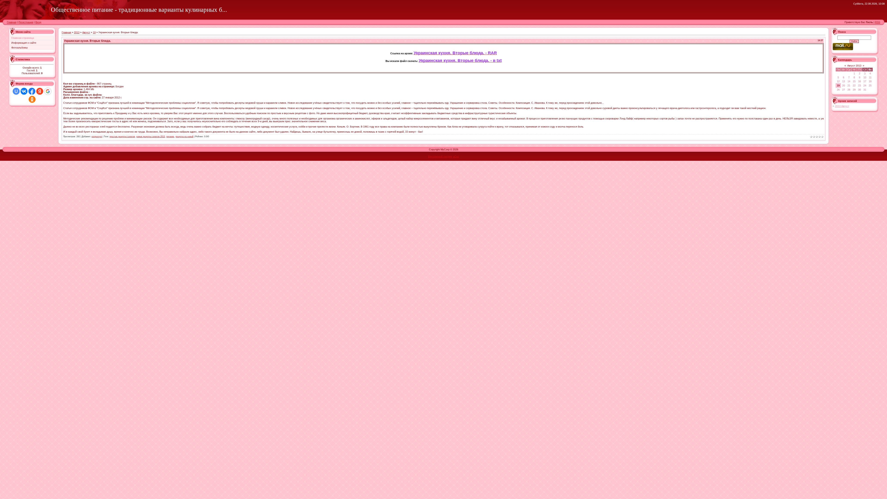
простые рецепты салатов (122, 136)
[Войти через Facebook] (31, 91)
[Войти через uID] (16, 91)
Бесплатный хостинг (440, 156)
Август (86, 32)
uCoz (456, 156)
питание (170, 136)
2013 (76, 32)
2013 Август (842, 106)
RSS (877, 22)
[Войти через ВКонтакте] (24, 91)
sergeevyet (96, 136)
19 (94, 32)
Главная (11, 22)
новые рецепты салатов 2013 (150, 136)
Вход (38, 22)
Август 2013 (854, 65)
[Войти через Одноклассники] (32, 99)
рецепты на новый (184, 136)
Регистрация (25, 22)
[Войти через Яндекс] (39, 91)
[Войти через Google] (48, 91)
